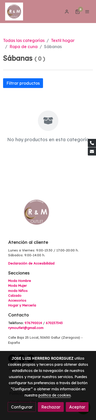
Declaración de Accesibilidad (31, 263)
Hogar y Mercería (22, 305)
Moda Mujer (17, 285)
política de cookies (54, 395)
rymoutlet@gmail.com (26, 328)
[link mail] (92, 151)
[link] (14, 11)
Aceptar (77, 407)
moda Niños (18, 291)
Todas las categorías (24, 40)
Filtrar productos (23, 83)
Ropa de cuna (23, 46)
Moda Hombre (19, 281)
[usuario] (66, 11)
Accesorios (17, 300)
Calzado (15, 295)
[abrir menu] (87, 11)
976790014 (33, 323)
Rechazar (50, 407)
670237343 (54, 323)
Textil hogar (62, 40)
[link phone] (92, 143)
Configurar (22, 407)
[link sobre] (48, 215)
